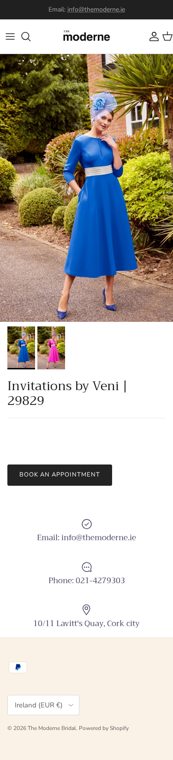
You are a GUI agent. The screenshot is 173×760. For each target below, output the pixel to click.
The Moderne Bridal (52, 728)
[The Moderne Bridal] (86, 36)
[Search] (30, 36)
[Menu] (10, 36)
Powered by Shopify (104, 728)
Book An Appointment (59, 474)
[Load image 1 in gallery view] (86, 188)
